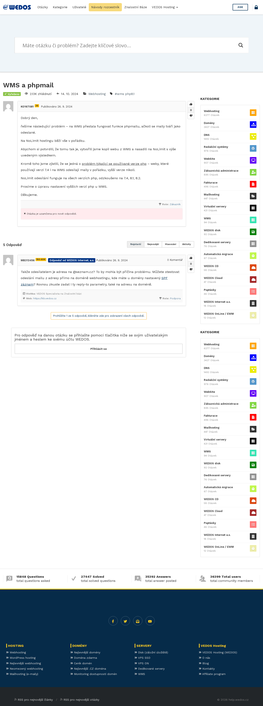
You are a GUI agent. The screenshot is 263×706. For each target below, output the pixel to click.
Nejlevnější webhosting (25, 663)
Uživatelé (79, 7)
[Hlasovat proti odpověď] (191, 269)
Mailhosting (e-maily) (23, 674)
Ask (240, 7)
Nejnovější (153, 244)
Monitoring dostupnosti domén (95, 674)
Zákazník (175, 204)
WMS (207, 218)
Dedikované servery (217, 242)
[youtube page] (150, 620)
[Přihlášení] (256, 8)
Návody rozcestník (105, 7)
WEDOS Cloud (213, 278)
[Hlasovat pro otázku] (191, 104)
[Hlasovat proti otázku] (191, 116)
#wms (119, 94)
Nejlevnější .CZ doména (89, 668)
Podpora (175, 298)
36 (37, 105)
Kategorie (60, 7)
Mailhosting (211, 194)
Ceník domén (82, 663)
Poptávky (210, 289)
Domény (209, 123)
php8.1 (130, 94)
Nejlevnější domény (86, 652)
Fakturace (210, 182)
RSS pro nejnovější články (35, 699)
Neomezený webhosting (26, 668)
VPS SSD (143, 657)
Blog (205, 663)
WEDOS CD (211, 266)
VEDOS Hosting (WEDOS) (219, 652)
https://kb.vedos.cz (45, 298)
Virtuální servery (215, 206)
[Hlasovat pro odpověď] (191, 258)
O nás (205, 657)
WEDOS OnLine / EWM (219, 313)
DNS (207, 134)
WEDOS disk (212, 230)
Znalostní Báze (135, 7)
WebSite (209, 158)
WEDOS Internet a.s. (217, 301)
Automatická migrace (218, 254)
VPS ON (143, 663)
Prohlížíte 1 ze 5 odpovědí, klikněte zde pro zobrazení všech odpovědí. (98, 315)
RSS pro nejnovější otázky (81, 699)
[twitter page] (125, 620)
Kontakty (208, 668)
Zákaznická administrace (221, 170)
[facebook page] (113, 620)
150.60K (40, 259)
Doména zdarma (85, 657)
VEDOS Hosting (164, 7)
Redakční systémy (216, 146)
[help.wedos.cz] (17, 7)
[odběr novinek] (137, 620)
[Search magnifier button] (240, 45)
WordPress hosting (22, 657)
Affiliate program (213, 674)
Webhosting (97, 94)
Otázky (42, 7)
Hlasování (170, 244)
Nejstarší (135, 244)
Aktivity (186, 244)
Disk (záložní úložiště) (152, 652)
